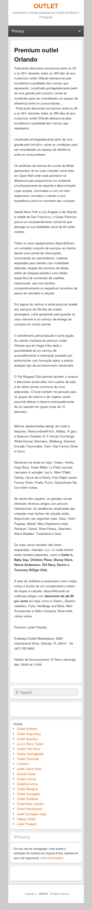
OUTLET (46, 5)
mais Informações (51, 858)
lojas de (49, 549)
